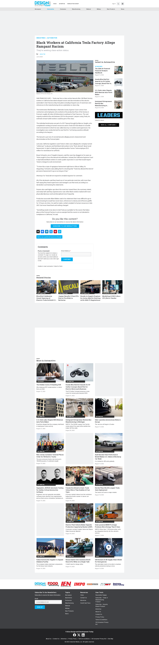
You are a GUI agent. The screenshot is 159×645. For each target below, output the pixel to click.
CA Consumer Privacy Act (98, 639)
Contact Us (56, 639)
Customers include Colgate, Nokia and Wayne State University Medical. (79, 530)
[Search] (118, 3)
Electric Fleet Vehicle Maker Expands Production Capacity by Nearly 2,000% (79, 526)
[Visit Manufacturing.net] (105, 584)
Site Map (110, 639)
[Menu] (122, 3)
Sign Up (40, 607)
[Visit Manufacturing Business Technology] (118, 584)
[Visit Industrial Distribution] (92, 584)
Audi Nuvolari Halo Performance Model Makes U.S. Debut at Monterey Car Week (108, 457)
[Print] (38, 231)
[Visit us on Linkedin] (83, 634)
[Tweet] (51, 231)
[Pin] (55, 231)
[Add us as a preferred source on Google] (59, 231)
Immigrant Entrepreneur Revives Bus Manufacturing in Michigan (103, 104)
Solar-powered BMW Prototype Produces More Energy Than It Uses (107, 526)
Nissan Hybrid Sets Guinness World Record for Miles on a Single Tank (78, 561)
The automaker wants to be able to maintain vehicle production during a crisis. (108, 565)
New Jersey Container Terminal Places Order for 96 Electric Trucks (50, 456)
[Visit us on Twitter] (78, 634)
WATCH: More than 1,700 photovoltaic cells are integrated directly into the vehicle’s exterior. (108, 531)
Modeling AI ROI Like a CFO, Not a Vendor (111, 297)
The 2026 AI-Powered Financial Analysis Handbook (102, 71)
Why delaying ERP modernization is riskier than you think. (49, 388)
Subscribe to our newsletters (65, 226)
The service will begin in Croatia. (104, 424)
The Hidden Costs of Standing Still (48, 385)
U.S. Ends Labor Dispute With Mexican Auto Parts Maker (103, 92)
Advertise (64, 639)
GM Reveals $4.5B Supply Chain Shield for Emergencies (108, 561)
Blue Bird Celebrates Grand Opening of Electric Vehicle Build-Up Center (46, 298)
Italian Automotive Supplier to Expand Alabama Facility (49, 561)
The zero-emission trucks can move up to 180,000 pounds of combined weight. (48, 460)
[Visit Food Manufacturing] (53, 584)
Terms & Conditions (84, 639)
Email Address (66, 251)
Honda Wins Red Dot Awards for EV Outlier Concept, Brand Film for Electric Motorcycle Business (103, 81)
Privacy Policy (72, 639)
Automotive (52, 38)
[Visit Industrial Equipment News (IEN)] (66, 584)
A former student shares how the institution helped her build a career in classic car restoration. (79, 496)
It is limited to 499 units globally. (105, 461)
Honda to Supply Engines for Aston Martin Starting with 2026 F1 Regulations (90, 298)
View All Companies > (109, 125)
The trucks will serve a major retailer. (106, 492)
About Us (48, 639)
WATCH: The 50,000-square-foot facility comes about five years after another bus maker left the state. (78, 426)
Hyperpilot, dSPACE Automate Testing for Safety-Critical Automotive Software (49, 490)
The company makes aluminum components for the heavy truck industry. (49, 565)
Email (36, 598)
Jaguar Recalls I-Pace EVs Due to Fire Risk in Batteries (68, 298)
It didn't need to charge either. (74, 564)
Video (97, 556)
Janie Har (42, 54)
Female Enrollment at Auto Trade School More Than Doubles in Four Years (78, 490)
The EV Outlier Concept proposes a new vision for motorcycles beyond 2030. (77, 392)
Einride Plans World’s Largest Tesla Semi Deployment (107, 489)
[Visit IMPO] (79, 584)
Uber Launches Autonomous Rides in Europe (108, 421)
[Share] (42, 231)
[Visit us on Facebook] (74, 634)
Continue (67, 259)
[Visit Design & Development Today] (40, 584)
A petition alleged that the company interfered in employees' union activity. (50, 425)
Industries (40, 38)
